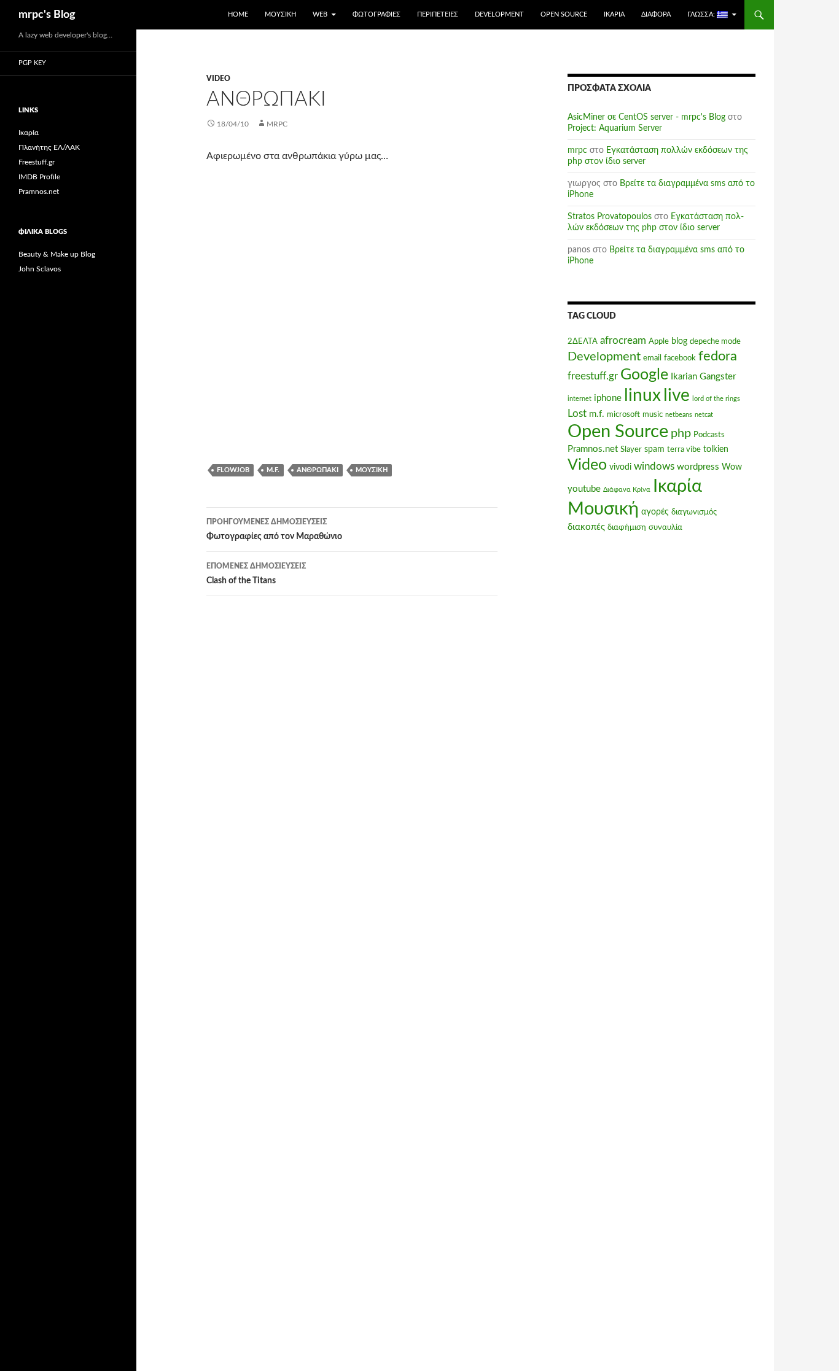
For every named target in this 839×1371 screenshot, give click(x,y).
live (676, 395)
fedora (717, 356)
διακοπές (586, 527)
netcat (704, 414)
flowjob (233, 470)
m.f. (273, 470)
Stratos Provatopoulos (610, 216)
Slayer (631, 449)
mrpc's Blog (47, 14)
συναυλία (665, 527)
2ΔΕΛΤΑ (583, 341)
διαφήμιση (626, 527)
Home (238, 14)
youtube (584, 489)
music (652, 414)
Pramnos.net (593, 449)
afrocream (623, 341)
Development (499, 14)
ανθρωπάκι (317, 470)
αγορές (655, 512)
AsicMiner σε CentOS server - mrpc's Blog (646, 117)
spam (654, 449)
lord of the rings (716, 398)
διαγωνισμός (694, 512)
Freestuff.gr (36, 162)
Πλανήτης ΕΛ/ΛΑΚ (49, 147)
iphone (608, 398)
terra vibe (684, 449)
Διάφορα (656, 14)
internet (579, 398)
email (652, 358)
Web (320, 14)
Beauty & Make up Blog (56, 254)
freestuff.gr (593, 376)
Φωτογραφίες (376, 14)
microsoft (623, 414)
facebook (680, 358)
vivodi (620, 467)
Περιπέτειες (437, 14)
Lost (577, 414)
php (681, 433)
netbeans (678, 414)
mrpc (277, 124)
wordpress (698, 467)
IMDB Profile (39, 177)
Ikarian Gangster (703, 376)
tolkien (715, 449)
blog (679, 341)
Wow (732, 467)
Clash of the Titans (256, 573)
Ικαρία (614, 14)
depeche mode (715, 341)
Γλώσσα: (702, 14)
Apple (659, 341)
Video (218, 78)
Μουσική (280, 14)
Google (644, 375)
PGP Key (32, 63)
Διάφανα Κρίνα (626, 489)
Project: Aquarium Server (615, 128)
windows (654, 467)
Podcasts (709, 434)
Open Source (563, 14)
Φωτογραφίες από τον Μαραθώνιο (274, 529)
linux (642, 396)
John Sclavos (39, 269)
